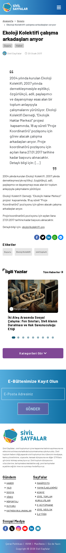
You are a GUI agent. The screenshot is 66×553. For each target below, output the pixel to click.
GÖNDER (33, 408)
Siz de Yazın (54, 543)
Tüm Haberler (52, 272)
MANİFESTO (43, 483)
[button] (13, 337)
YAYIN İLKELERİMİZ (47, 487)
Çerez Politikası (14, 543)
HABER (10, 483)
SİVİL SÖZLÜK (44, 509)
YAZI (9, 487)
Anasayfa (8, 20)
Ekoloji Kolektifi (23, 252)
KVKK (29, 543)
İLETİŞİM (41, 514)
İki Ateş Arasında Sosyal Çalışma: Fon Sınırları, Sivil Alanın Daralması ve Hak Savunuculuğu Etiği (32, 323)
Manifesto (39, 543)
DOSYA (10, 492)
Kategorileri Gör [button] (31, 353)
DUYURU (11, 506)
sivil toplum (41, 252)
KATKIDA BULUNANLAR (19, 510)
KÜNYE (41, 492)
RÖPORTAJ (12, 501)
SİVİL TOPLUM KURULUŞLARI (43, 498)
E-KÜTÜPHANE (45, 504)
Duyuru (20, 20)
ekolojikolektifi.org (33, 227)
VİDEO (10, 496)
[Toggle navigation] (59, 7)
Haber (19, 45)
